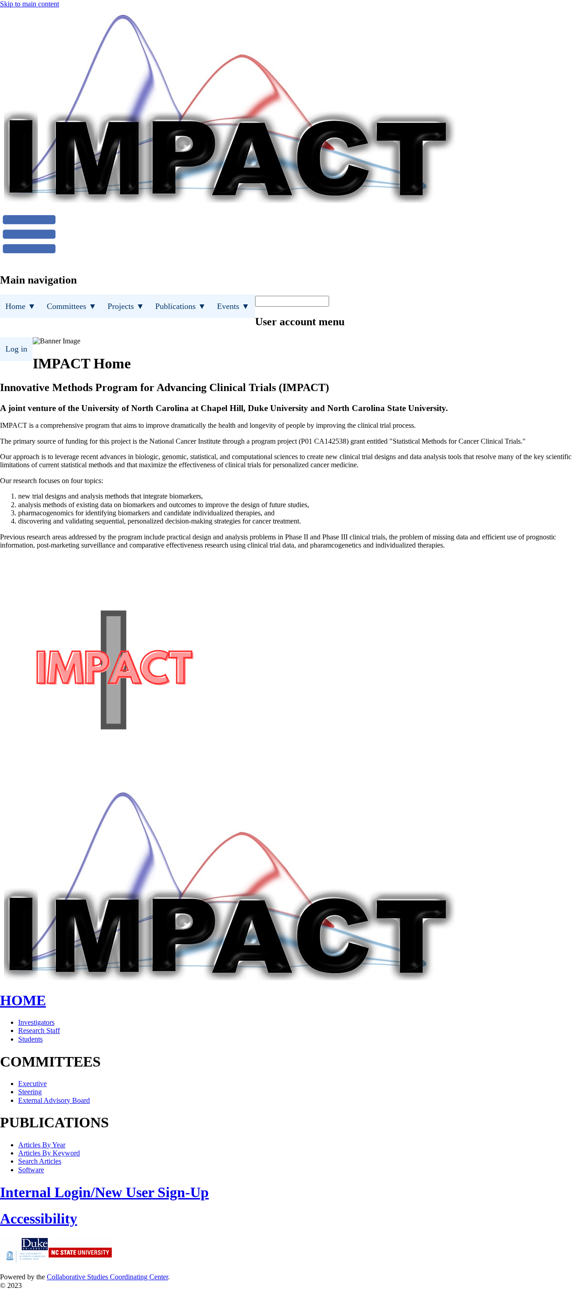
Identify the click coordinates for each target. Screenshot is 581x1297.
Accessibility (38, 1218)
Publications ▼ (180, 306)
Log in (16, 348)
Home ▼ (20, 306)
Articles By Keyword (49, 1153)
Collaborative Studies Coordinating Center (107, 1277)
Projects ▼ (126, 306)
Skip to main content (29, 4)
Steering (30, 1092)
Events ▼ (233, 306)
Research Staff (39, 1030)
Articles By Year (41, 1145)
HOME (23, 1000)
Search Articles (39, 1161)
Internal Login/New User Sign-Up (104, 1192)
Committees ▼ (72, 306)
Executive (32, 1083)
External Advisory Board (54, 1100)
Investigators (36, 1022)
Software (31, 1170)
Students (30, 1039)
